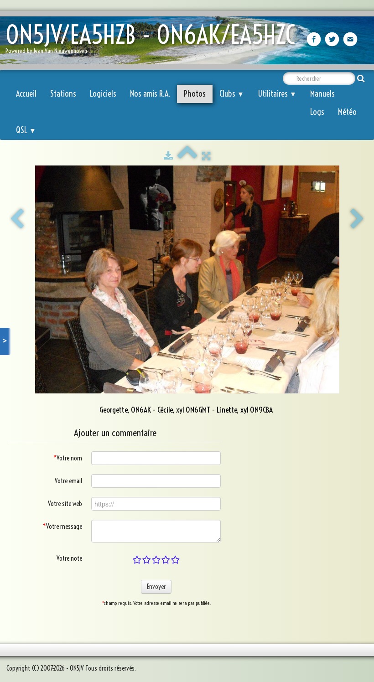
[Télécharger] (168, 155)
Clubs (231, 93)
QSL (26, 130)
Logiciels (103, 93)
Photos (195, 93)
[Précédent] (17, 219)
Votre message (62, 526)
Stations (63, 93)
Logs (317, 112)
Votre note (69, 558)
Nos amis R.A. (150, 93)
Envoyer (156, 587)
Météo (347, 112)
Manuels (322, 93)
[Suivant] (357, 219)
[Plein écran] (206, 155)
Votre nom (67, 458)
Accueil (26, 93)
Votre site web (65, 504)
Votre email (68, 481)
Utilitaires (277, 93)
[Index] (187, 155)
